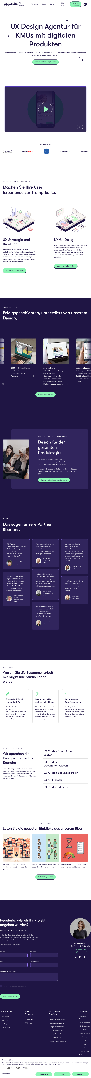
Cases (44, 4)
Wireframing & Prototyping (57, 1041)
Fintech (85, 1029)
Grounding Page (5, 1027)
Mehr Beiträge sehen (45, 877)
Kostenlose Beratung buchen (45, 62)
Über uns (62, 4)
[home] (11, 4)
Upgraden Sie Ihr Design (66, 266)
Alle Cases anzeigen (45, 394)
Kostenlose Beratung (75, 4)
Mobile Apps (85, 1051)
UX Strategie (22, 4)
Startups (85, 1037)
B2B (85, 1040)
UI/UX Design (34, 4)
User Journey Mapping (57, 1023)
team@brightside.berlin (80, 952)
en (85, 4)
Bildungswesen (85, 1026)
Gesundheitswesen (85, 1022)
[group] (33, 362)
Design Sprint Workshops (57, 1027)
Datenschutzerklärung (18, 986)
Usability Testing (57, 1030)
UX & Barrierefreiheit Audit (57, 1019)
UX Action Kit (57, 1037)
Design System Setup (57, 1034)
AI (84, 1048)
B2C (85, 1044)
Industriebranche (85, 1033)
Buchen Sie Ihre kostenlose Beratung (54, 480)
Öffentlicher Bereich (82, 1018)
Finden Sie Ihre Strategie (14, 270)
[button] (53, 4)
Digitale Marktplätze (82, 1056)
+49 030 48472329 (80, 950)
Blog (5, 1024)
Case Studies (5, 1016)
